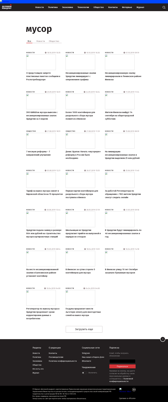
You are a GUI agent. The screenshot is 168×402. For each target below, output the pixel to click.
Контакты (113, 7)
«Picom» (132, 398)
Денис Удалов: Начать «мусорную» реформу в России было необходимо (83, 154)
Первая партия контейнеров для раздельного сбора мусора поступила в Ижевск (82, 194)
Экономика (67, 7)
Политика (53, 7)
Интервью (127, 7)
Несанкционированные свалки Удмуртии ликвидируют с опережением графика (81, 76)
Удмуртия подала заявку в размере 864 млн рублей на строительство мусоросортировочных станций (43, 233)
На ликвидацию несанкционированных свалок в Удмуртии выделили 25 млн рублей (122, 154)
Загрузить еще (84, 329)
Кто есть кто (38, 369)
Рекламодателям (56, 357)
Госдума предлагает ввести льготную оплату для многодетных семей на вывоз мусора (83, 311)
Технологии (83, 7)
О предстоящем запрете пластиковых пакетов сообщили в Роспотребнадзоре (43, 76)
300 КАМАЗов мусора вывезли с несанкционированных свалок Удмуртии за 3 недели (41, 115)
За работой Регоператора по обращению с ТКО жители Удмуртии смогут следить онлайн (123, 194)
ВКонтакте (86, 361)
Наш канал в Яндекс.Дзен (93, 357)
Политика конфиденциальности (63, 361)
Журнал (140, 7)
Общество (98, 7)
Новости (39, 7)
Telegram (86, 353)
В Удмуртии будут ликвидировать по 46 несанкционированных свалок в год (123, 233)
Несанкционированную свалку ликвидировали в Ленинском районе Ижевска (123, 76)
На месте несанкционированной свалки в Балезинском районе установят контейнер (42, 272)
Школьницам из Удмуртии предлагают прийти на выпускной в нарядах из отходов (83, 233)
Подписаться (122, 366)
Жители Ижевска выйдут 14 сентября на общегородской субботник (119, 115)
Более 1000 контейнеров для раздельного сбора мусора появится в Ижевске (80, 115)
